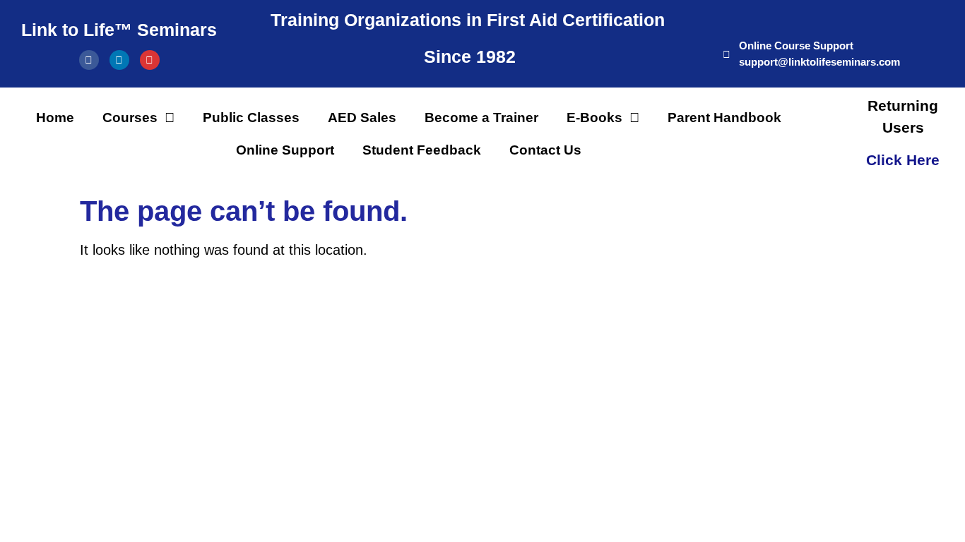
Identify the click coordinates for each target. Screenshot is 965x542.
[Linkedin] (119, 60)
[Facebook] (89, 60)
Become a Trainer (481, 117)
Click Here (903, 160)
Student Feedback (421, 150)
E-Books (594, 117)
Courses (130, 117)
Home (55, 117)
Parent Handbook (724, 117)
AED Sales (362, 117)
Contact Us (545, 150)
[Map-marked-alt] (150, 60)
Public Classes (251, 117)
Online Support (285, 150)
